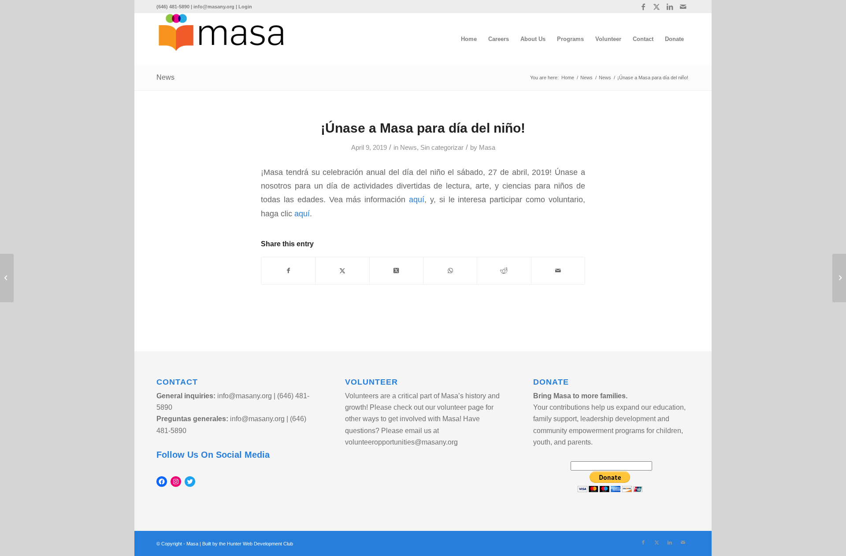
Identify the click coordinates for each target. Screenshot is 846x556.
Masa (487, 147)
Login (245, 6)
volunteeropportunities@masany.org (401, 442)
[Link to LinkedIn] (669, 6)
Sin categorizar (442, 147)
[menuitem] (468, 39)
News (165, 77)
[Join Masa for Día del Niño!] (7, 278)
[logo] (221, 39)
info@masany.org (213, 6)
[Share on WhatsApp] (450, 270)
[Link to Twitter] (656, 6)
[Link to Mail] (683, 6)
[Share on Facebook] (288, 270)
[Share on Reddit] (504, 270)
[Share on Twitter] (342, 270)
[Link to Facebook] (643, 6)
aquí (416, 199)
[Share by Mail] (558, 270)
